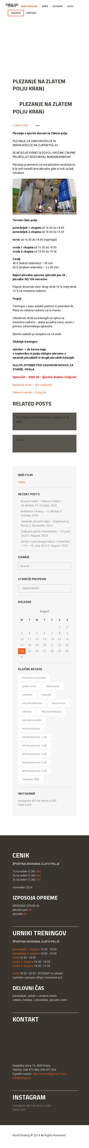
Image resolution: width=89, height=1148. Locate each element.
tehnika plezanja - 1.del (34, 737)
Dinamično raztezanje (34, 678)
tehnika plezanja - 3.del (34, 754)
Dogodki (58, 6)
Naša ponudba (29, 6)
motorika (46, 695)
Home (40, 49)
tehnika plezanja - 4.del (34, 762)
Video (21, 482)
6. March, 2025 (20, 125)
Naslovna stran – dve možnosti (32, 385)
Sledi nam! (24, 805)
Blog (70, 6)
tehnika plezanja (31, 728)
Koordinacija (52, 686)
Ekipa (45, 6)
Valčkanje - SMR (30, 779)
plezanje (26, 711)
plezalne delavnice (32, 703)
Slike (20, 439)
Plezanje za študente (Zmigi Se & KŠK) (42, 419)
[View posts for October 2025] (22, 611)
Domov (12, 6)
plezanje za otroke (31, 720)
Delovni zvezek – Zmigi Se (29, 392)
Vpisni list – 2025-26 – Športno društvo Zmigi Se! (44, 377)
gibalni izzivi (29, 686)
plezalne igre (58, 703)
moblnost (27, 695)
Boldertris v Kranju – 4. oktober (40, 511)
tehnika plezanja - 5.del (34, 771)
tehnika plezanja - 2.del (34, 745)
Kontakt (31, 13)
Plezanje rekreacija (51, 711)
